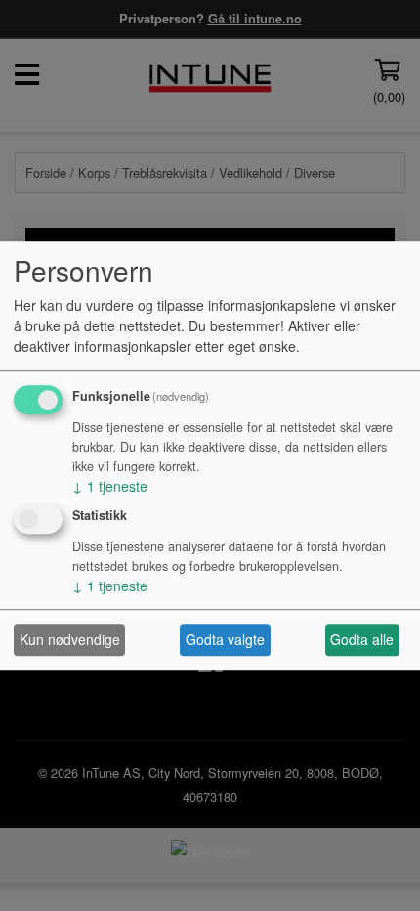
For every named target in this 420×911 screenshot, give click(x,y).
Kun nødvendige (70, 639)
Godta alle (362, 639)
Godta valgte (225, 639)
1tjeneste (109, 486)
